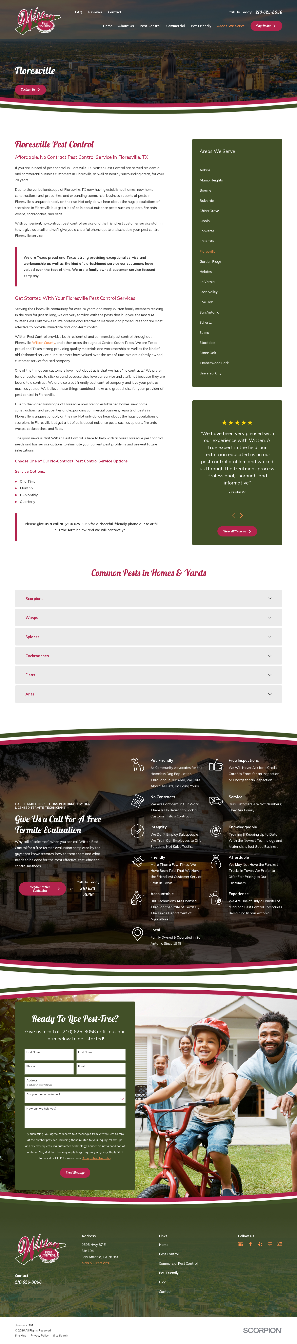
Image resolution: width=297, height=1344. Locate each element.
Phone (30, 1066)
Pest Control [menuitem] (150, 26)
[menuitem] (237, 170)
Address (32, 1080)
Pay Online (263, 26)
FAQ (78, 12)
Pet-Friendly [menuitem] (201, 26)
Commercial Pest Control (178, 1263)
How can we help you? (41, 1108)
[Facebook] (250, 1244)
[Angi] (270, 1244)
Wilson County (43, 342)
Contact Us (28, 89)
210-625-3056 (269, 12)
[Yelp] (260, 1244)
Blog (162, 1282)
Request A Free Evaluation (40, 888)
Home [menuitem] (107, 26)
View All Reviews (234, 531)
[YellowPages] (279, 1244)
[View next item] (241, 515)
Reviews (95, 12)
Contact (114, 12)
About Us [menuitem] (126, 26)
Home (163, 1244)
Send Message (75, 1172)
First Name (33, 1052)
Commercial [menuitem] (175, 26)
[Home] (38, 20)
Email (81, 1066)
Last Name (85, 1052)
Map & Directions (95, 1263)
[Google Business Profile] (240, 1244)
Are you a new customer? (43, 1094)
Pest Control (169, 1254)
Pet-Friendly (169, 1273)
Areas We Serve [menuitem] (231, 26)
